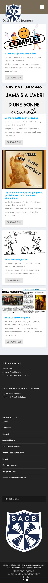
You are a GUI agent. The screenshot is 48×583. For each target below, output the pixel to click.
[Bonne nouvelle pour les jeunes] (24, 100)
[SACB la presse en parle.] (24, 301)
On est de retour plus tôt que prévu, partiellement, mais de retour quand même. (24, 195)
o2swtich (37, 568)
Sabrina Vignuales (14, 122)
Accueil (5, 422)
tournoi (13, 325)
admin (10, 57)
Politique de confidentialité (14, 478)
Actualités (6, 428)
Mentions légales (9, 465)
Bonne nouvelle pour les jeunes (21, 118)
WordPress (16, 568)
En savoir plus (14, 78)
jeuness (34, 57)
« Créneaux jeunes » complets (20, 53)
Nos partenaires (9, 471)
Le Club (5, 459)
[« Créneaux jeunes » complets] (24, 37)
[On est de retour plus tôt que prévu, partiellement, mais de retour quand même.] (24, 169)
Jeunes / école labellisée (13, 453)
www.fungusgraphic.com (34, 565)
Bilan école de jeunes (16, 259)
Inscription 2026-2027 (11, 447)
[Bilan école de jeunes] (24, 243)
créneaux (27, 57)
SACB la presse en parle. (18, 317)
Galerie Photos (8, 440)
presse (7, 325)
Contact (5, 434)
